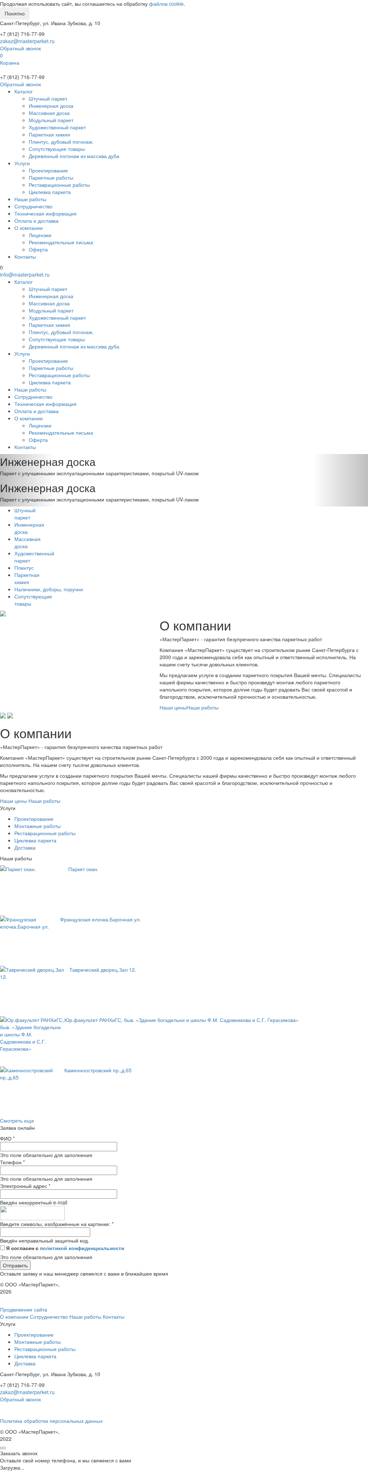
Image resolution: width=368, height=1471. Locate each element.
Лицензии (40, 235)
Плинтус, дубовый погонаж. (61, 141)
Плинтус (24, 567)
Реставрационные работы (59, 184)
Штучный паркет (48, 98)
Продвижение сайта (23, 1309)
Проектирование (48, 170)
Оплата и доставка (36, 220)
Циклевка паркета (50, 191)
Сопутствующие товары (57, 148)
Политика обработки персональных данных (51, 1420)
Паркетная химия (49, 134)
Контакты (25, 256)
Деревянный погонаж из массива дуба (74, 155)
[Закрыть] (3, 1448)
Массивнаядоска (27, 542)
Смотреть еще (17, 1120)
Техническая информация (45, 213)
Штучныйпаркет (25, 513)
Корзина (9, 62)
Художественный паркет (57, 127)
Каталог (23, 91)
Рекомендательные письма (61, 242)
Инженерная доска (51, 105)
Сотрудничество (33, 206)
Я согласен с (65, 1248)
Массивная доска (49, 112)
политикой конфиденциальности (82, 1248)
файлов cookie (166, 3)
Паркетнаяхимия (27, 578)
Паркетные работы (51, 177)
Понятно (15, 13)
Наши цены (173, 707)
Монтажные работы (37, 825)
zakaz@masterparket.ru (27, 41)
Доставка (25, 847)
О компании (28, 227)
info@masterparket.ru (25, 274)
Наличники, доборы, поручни (48, 589)
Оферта (38, 249)
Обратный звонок (20, 48)
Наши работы (30, 199)
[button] (27, 467)
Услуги (22, 163)
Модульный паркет (51, 120)
